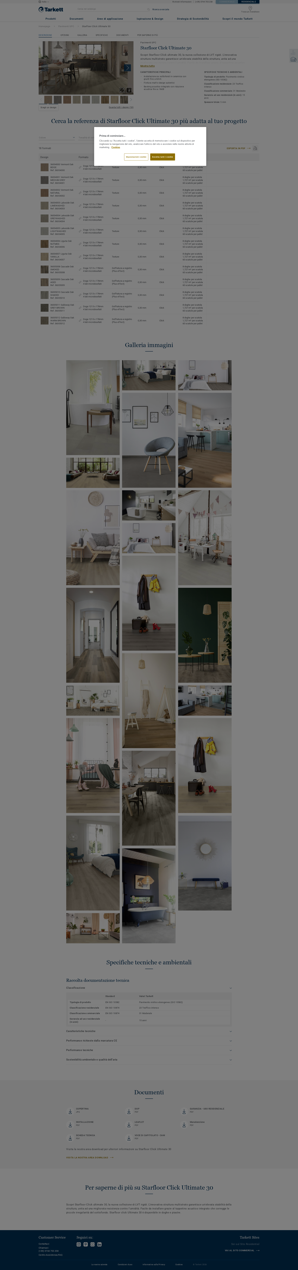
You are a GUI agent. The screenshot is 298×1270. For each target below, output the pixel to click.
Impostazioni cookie (136, 157)
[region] (150, 146)
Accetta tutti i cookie (162, 157)
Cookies (115, 147)
